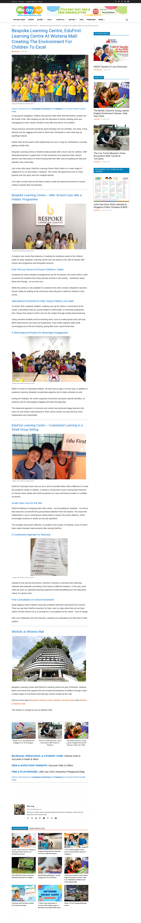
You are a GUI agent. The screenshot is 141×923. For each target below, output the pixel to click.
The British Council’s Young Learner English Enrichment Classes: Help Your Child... (76, 743)
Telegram (58, 109)
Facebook (46, 109)
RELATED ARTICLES (20, 828)
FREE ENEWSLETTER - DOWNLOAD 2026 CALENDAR (109, 170)
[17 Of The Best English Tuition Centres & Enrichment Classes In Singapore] (76, 840)
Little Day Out (98, 69)
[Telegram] (44, 792)
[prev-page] (13, 912)
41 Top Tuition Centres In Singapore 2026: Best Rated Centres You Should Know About (24, 852)
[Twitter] (122, 1)
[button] (126, 19)
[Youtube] (128, 1)
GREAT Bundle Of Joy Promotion (110, 66)
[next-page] (16, 912)
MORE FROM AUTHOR (37, 828)
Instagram (36, 109)
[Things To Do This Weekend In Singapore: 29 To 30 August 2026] (24, 730)
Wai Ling (16, 51)
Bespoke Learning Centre (41, 700)
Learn (19, 26)
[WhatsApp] (29, 792)
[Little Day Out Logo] (29, 11)
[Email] (34, 792)
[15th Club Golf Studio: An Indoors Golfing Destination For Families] (24, 865)
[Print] (39, 792)
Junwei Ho (97, 210)
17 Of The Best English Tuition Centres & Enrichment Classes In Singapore (75, 852)
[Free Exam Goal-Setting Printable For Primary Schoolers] (24, 893)
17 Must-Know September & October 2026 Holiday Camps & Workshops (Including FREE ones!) (49, 905)
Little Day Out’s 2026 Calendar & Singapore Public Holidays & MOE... (111, 206)
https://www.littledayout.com (34, 809)
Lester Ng (96, 119)
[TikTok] (48, 818)
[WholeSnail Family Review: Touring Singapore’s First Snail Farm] (50, 865)
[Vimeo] (125, 1)
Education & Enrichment (30, 26)
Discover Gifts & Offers (61, 765)
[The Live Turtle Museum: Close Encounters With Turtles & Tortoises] (50, 730)
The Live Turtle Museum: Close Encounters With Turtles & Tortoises (50, 743)
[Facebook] (116, 1)
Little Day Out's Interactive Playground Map (62, 771)
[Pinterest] (24, 792)
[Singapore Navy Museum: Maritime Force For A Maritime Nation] (50, 841)
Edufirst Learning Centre (64, 700)
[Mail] (37, 818)
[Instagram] (119, 1)
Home (13, 26)
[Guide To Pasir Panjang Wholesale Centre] (76, 893)
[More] (49, 792)
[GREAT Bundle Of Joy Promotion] (111, 51)
